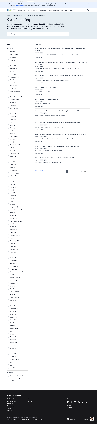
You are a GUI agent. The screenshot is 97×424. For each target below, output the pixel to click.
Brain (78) (13, 102)
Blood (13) (13, 88)
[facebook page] (68, 402)
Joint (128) (13, 184)
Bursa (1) (12, 111)
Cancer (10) (13, 114)
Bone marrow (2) (14, 99)
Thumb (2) (13, 322)
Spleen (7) (13, 306)
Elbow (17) (13, 133)
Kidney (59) (13, 187)
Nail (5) (12, 224)
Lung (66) (12, 204)
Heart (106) (13, 164)
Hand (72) (13, 159)
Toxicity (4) (13, 337)
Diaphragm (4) (14, 128)
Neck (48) (13, 226)
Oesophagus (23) (14, 241)
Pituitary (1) (13, 258)
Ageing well (10, 403)
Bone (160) (13, 94)
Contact (69, 405)
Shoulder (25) (14, 283)
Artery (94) (13, 74)
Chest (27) (13, 119)
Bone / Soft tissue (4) (16, 97)
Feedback (69, 407)
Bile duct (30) (13, 82)
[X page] (79, 402)
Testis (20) (13, 314)
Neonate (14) (13, 229)
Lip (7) (12, 198)
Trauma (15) (13, 342)
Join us (30, 401)
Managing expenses (17, 15)
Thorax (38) (13, 317)
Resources (9, 410)
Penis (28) (13, 255)
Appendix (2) (13, 68)
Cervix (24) (13, 116)
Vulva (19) (13, 365)
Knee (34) (13, 190)
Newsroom (64, 10)
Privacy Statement (24, 419)
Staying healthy (10, 398)
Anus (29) (13, 63)
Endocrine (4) (14, 136)
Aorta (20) (13, 66)
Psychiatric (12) (14, 266)
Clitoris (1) (12, 122)
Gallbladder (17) (14, 153)
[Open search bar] (88, 10)
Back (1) (12, 80)
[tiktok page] (82, 402)
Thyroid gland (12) (15, 328)
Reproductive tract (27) (16, 272)
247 (85, 171)
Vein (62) (12, 362)
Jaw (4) (12, 181)
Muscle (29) (13, 218)
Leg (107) (12, 193)
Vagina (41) (13, 356)
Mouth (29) (13, 215)
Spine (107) (13, 303)
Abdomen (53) (14, 51)
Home (8, 15)
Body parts (10, 48)
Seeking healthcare (11, 401)
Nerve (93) (13, 232)
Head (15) (12, 162)
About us (30, 398)
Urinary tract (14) (15, 351)
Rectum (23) (13, 269)
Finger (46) (13, 147)
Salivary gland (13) (15, 277)
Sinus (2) (12, 286)
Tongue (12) (13, 334)
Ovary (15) (13, 246)
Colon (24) (13, 125)
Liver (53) (12, 201)
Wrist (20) (12, 368)
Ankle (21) (13, 60)
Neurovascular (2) (15, 235)
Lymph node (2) (14, 207)
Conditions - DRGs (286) (16, 376)
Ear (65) (12, 130)
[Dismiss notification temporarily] (89, 4)
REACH (41, 419)
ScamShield (19, 5)
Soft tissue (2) (14, 300)
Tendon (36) (13, 311)
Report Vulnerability (12, 419)
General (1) (13, 156)
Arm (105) (13, 71)
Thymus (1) (13, 325)
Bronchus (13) (14, 108)
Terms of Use (34, 419)
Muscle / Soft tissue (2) (16, 221)
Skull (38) (12, 294)
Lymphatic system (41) (16, 210)
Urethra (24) (13, 348)
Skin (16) (12, 289)
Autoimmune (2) (14, 77)
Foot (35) (12, 150)
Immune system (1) (15, 173)
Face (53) (12, 142)
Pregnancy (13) (14, 260)
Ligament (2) (13, 195)
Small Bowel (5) (14, 297)
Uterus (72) (13, 354)
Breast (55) (13, 105)
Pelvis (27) (13, 252)
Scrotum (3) (13, 280)
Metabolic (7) (13, 212)
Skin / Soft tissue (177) (16, 291)
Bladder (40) (13, 85)
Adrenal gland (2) (15, 54)
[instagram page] (71, 402)
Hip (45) (12, 167)
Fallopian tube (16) (15, 145)
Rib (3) (12, 274)
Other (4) (12, 243)
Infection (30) (13, 176)
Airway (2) (13, 57)
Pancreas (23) (14, 249)
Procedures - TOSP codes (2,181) (17, 379)
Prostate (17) (13, 263)
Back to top (39, 170)
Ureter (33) (13, 345)
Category (10, 372)
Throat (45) (13, 320)
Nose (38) (13, 238)
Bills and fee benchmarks (29, 15)
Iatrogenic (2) (13, 170)
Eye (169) (12, 139)
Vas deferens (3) (14, 359)
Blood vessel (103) (15, 91)
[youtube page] (75, 402)
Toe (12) (12, 331)
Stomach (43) (14, 308)
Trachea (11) (13, 339)
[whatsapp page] (86, 402)
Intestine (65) (13, 178)
